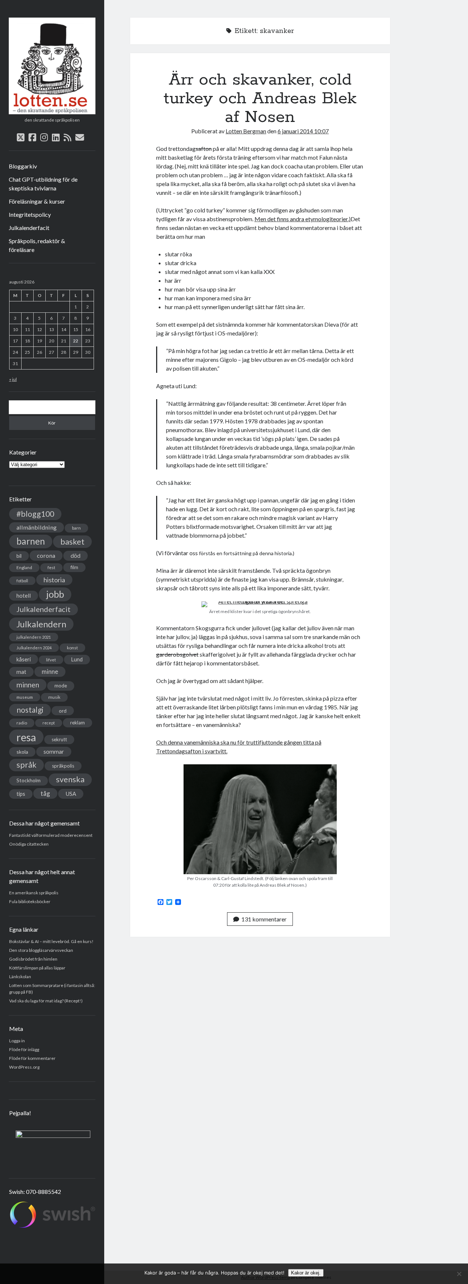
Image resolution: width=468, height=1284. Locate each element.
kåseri (23, 659)
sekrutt (59, 739)
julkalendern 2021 (33, 637)
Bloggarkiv (23, 166)
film (74, 567)
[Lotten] (52, 112)
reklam (77, 723)
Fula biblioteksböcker (29, 901)
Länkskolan (20, 976)
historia (54, 580)
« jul (13, 379)
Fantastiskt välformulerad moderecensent (51, 835)
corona (46, 555)
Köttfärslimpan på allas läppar (37, 968)
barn (76, 528)
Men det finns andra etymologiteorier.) (302, 218)
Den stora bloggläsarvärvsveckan (41, 950)
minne (50, 671)
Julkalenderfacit (29, 227)
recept (48, 722)
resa (26, 737)
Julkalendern (41, 624)
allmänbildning (36, 527)
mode (60, 686)
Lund (77, 659)
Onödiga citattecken (29, 844)
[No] (459, 1273)
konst (72, 647)
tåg (45, 793)
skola (22, 752)
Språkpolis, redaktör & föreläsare (37, 245)
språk (26, 764)
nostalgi (30, 709)
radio (21, 723)
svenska (70, 779)
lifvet (51, 659)
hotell (23, 595)
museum (24, 697)
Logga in (17, 1040)
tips (20, 794)
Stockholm (28, 780)
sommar (54, 751)
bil (19, 556)
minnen (27, 684)
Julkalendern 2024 (34, 647)
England (24, 567)
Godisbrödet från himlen (33, 959)
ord (63, 711)
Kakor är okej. (306, 1273)
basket (72, 541)
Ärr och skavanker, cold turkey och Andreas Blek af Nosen (259, 98)
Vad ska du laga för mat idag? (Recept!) (46, 1000)
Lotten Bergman (246, 130)
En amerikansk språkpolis (33, 892)
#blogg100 (35, 514)
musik (54, 697)
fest (51, 567)
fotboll (22, 580)
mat (21, 671)
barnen (30, 541)
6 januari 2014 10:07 (303, 130)
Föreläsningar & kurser (37, 201)
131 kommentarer (264, 919)
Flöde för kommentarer (32, 1058)
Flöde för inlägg (24, 1049)
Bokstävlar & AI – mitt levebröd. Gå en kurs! (51, 941)
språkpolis (63, 766)
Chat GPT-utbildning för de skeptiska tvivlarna (43, 184)
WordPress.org (24, 1067)
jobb (55, 594)
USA (70, 793)
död (75, 555)
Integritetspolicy (30, 214)
